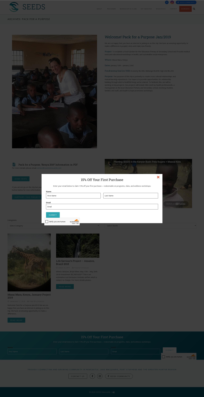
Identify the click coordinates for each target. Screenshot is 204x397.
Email (48, 202)
